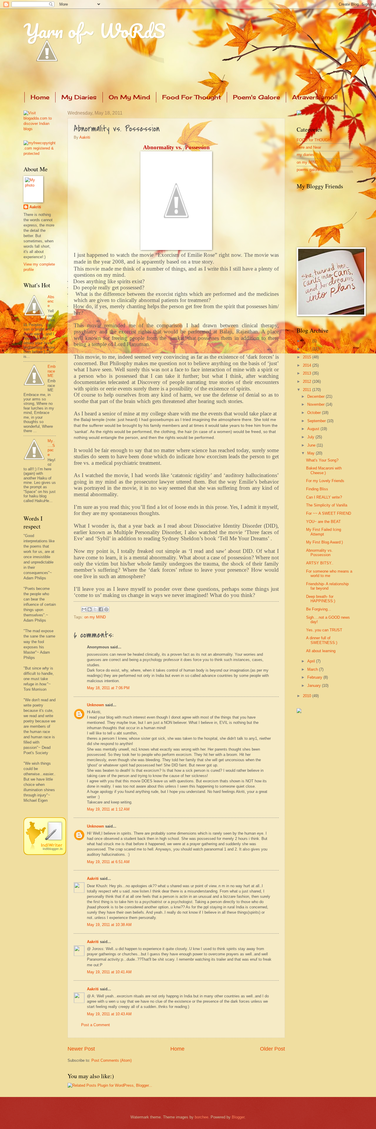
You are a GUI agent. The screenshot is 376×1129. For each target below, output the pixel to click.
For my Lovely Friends (325, 481)
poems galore (308, 169)
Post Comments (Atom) (111, 1060)
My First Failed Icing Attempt (323, 531)
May (311, 453)
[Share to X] (95, 609)
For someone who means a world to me (329, 573)
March (313, 669)
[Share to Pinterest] (106, 609)
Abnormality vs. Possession (319, 552)
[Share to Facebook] (101, 609)
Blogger (238, 1117)
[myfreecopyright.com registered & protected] (40, 153)
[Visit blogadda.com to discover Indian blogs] (40, 129)
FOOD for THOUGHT (315, 140)
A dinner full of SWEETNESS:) (321, 640)
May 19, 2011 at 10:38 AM (109, 924)
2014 (307, 365)
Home (40, 97)
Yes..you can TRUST (324, 630)
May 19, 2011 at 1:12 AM (108, 809)
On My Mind (129, 97)
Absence (51, 301)
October (314, 412)
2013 (307, 373)
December (316, 396)
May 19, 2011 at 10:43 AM (109, 1014)
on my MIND (95, 617)
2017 (307, 341)
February (315, 677)
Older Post (272, 1049)
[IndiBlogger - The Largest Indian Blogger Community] (45, 853)
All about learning (320, 651)
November (316, 404)
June (312, 445)
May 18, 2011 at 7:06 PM (108, 688)
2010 (307, 696)
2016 (307, 349)
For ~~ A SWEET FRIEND (328, 513)
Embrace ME (52, 371)
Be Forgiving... (318, 609)
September (317, 421)
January (314, 685)
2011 (307, 389)
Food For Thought (191, 97)
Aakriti (84, 137)
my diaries (305, 154)
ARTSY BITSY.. (319, 563)
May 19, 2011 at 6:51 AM (108, 862)
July (311, 437)
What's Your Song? (322, 460)
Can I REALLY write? (324, 497)
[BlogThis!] (90, 609)
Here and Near (309, 147)
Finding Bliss (317, 489)
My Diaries (79, 97)
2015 (307, 357)
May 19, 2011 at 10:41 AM (109, 972)
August (313, 429)
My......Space (51, 448)
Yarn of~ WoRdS (94, 30)
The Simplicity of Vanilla (326, 505)
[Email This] (84, 609)
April (311, 661)
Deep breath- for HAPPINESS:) (320, 598)
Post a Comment (95, 1025)
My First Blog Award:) (324, 542)
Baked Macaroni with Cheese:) (324, 470)
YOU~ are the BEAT (323, 521)
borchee (201, 1117)
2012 (307, 381)
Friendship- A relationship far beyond (327, 586)
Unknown (95, 705)
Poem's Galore (256, 97)
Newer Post (81, 1049)
